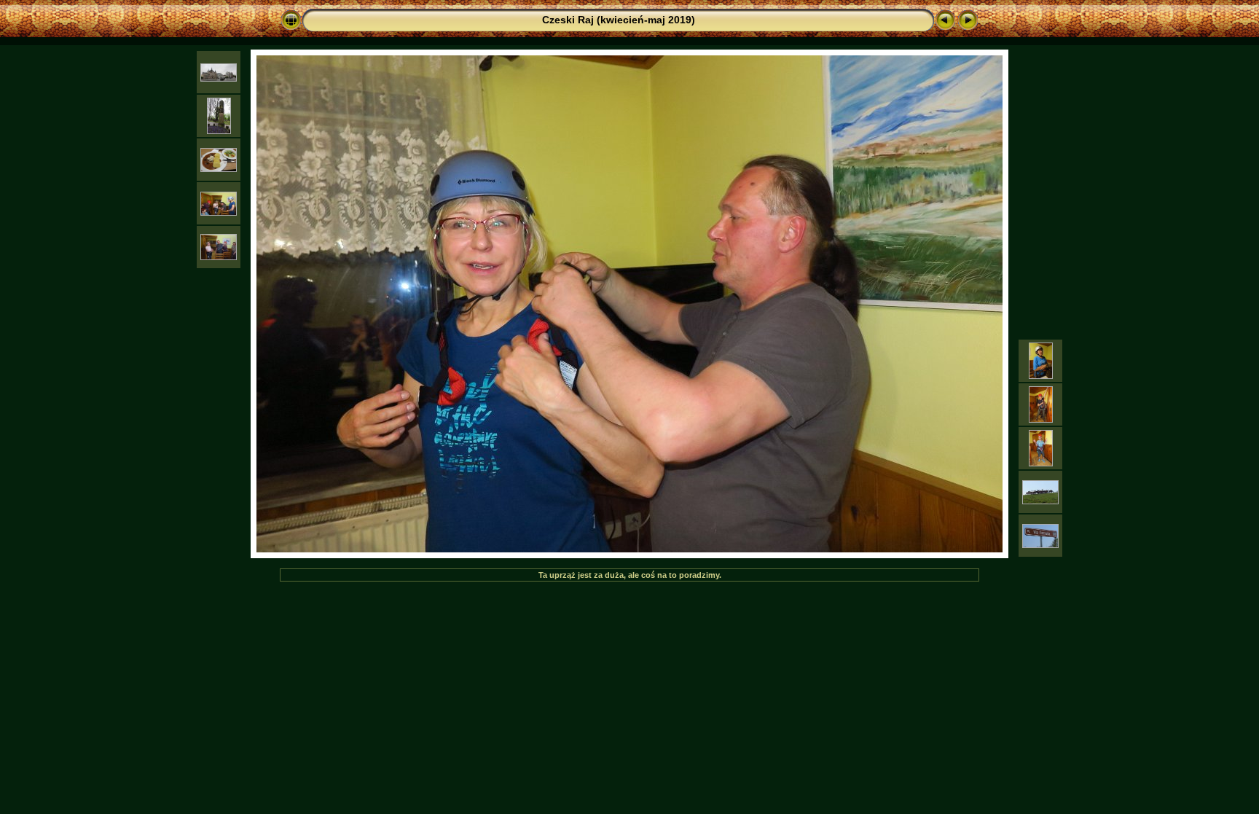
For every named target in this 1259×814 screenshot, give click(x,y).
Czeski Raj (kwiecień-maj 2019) (618, 20)
